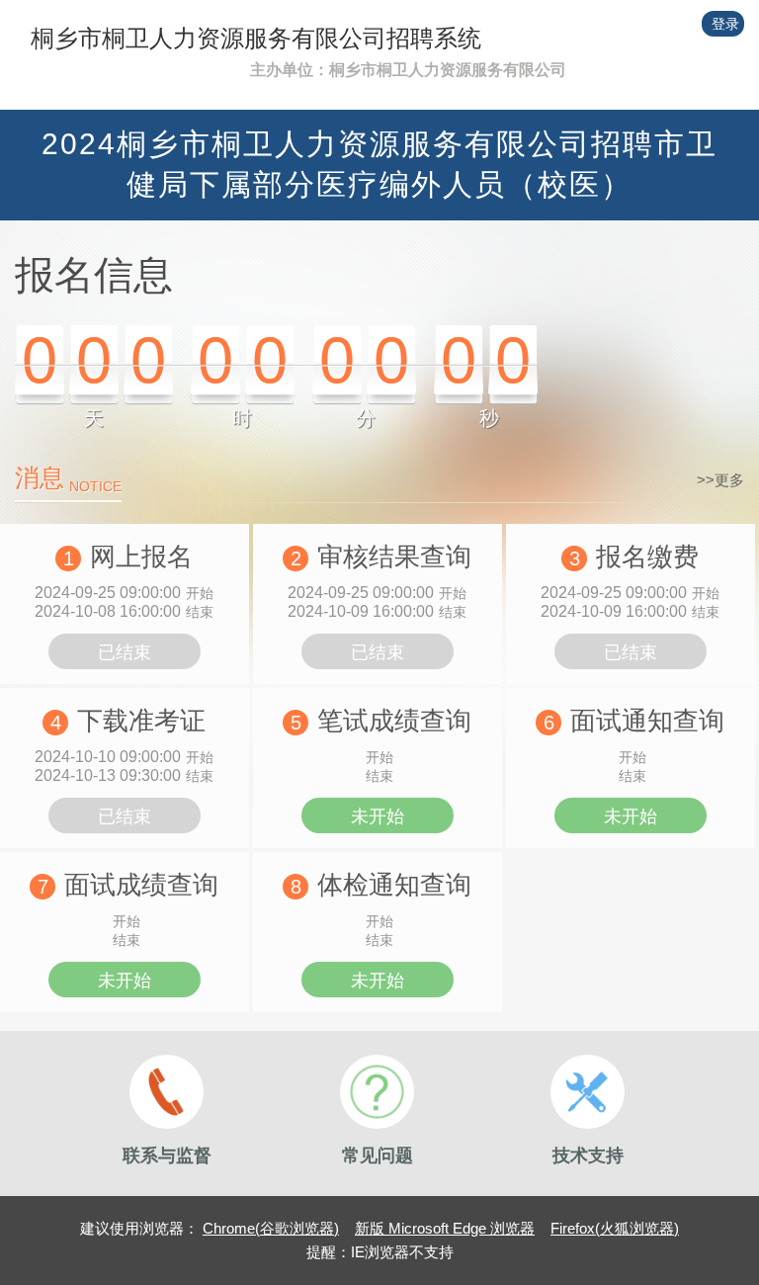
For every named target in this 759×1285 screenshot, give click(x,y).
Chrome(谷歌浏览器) (271, 1228)
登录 (725, 24)
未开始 (377, 816)
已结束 (124, 652)
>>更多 (720, 479)
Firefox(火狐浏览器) (614, 1228)
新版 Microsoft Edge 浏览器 (445, 1228)
